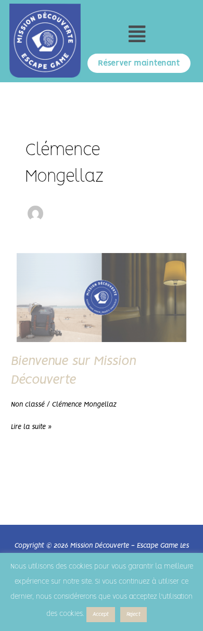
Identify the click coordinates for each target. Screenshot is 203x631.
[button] (137, 35)
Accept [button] (101, 614)
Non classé (28, 404)
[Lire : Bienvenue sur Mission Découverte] (101, 296)
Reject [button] (133, 614)
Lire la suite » (31, 425)
